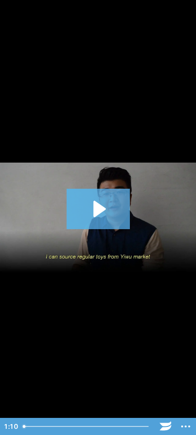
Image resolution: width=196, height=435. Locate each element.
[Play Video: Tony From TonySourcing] (98, 209)
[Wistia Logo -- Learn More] (166, 426)
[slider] (87, 426)
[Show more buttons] (186, 426)
